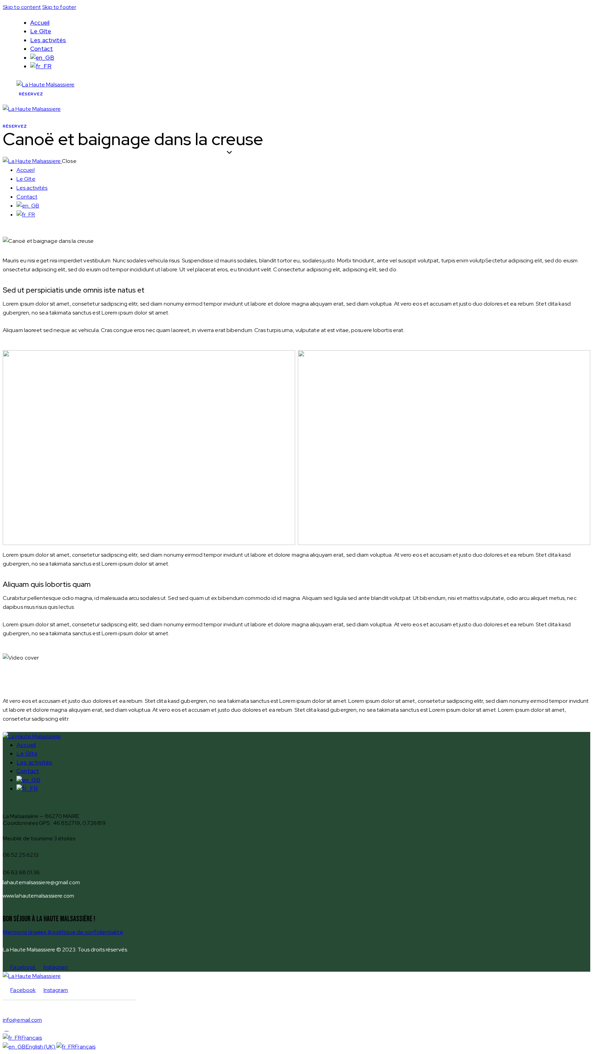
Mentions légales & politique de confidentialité (63, 932)
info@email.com (22, 1019)
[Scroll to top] (6, 1028)
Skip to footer (59, 7)
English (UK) (41, 1046)
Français (32, 1037)
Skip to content (22, 7)
